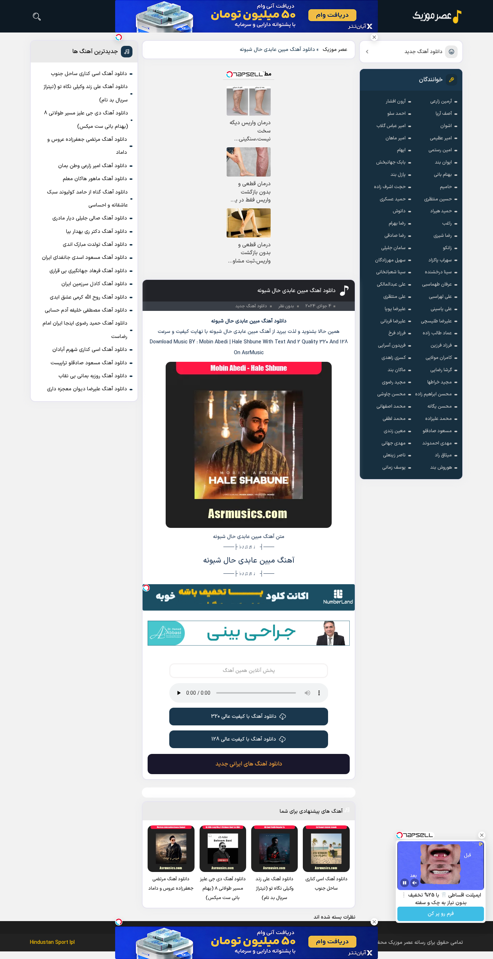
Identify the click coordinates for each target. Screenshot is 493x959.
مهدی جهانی (393, 443)
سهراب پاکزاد (440, 260)
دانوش (399, 211)
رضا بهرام (397, 223)
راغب (447, 223)
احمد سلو (396, 113)
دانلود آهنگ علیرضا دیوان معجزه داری (87, 389)
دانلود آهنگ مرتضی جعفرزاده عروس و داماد (87, 146)
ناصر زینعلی (394, 455)
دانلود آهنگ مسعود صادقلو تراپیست (89, 363)
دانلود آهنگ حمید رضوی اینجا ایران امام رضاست (85, 330)
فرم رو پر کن (441, 914)
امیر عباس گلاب (391, 126)
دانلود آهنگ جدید (423, 52)
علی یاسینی (441, 309)
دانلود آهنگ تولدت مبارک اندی (95, 244)
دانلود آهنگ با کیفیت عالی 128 (243, 739)
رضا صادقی (395, 235)
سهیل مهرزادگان (390, 260)
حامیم (446, 187)
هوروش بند (441, 467)
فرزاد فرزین (441, 345)
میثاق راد (443, 455)
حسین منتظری (438, 199)
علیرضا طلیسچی (436, 321)
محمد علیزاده (438, 418)
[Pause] (404, 882)
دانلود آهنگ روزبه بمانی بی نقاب (92, 376)
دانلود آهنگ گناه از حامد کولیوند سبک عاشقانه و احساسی (87, 198)
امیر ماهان (395, 138)
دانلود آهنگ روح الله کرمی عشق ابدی (88, 297)
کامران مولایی (439, 357)
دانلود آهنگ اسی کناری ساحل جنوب (89, 74)
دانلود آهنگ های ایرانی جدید (248, 764)
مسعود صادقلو (437, 431)
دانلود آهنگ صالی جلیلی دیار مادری (89, 218)
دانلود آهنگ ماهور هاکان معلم (95, 179)
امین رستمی (440, 150)
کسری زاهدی (393, 357)
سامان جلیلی (393, 248)
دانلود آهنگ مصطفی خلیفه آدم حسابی (86, 310)
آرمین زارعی (441, 101)
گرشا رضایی (441, 370)
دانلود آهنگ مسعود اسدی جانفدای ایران (84, 257)
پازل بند (398, 174)
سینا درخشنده (438, 272)
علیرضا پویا (395, 309)
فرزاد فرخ (397, 333)
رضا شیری (442, 235)
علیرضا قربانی (393, 321)
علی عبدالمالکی (391, 284)
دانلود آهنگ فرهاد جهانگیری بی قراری (88, 271)
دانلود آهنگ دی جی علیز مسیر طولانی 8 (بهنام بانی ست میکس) (86, 119)
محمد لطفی (394, 418)
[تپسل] (146, 587)
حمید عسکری (393, 199)
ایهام (401, 150)
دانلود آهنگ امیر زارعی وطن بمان (92, 166)
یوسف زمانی (394, 467)
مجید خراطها (439, 382)
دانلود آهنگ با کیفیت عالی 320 (243, 716)
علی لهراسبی (440, 296)
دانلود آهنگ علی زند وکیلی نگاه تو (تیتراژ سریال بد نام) (86, 93)
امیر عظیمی (441, 138)
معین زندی (395, 431)
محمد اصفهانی (391, 406)
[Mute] (414, 882)
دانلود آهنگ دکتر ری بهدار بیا (96, 231)
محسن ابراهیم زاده (433, 394)
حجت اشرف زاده (390, 187)
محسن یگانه (439, 406)
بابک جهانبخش (391, 162)
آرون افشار (396, 101)
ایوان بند (443, 162)
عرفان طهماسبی (437, 284)
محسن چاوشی (391, 394)
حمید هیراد (441, 211)
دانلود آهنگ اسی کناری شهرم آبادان (89, 349)
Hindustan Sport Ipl (52, 942)
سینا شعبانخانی (391, 272)
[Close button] (374, 37)
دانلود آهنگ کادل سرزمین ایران (94, 284)
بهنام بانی (443, 174)
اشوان (446, 126)
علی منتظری (394, 296)
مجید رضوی (394, 382)
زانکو (447, 248)
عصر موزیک (335, 49)
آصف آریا (444, 113)
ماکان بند (397, 370)
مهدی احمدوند (437, 443)
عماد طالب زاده (437, 333)
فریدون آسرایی (392, 345)
